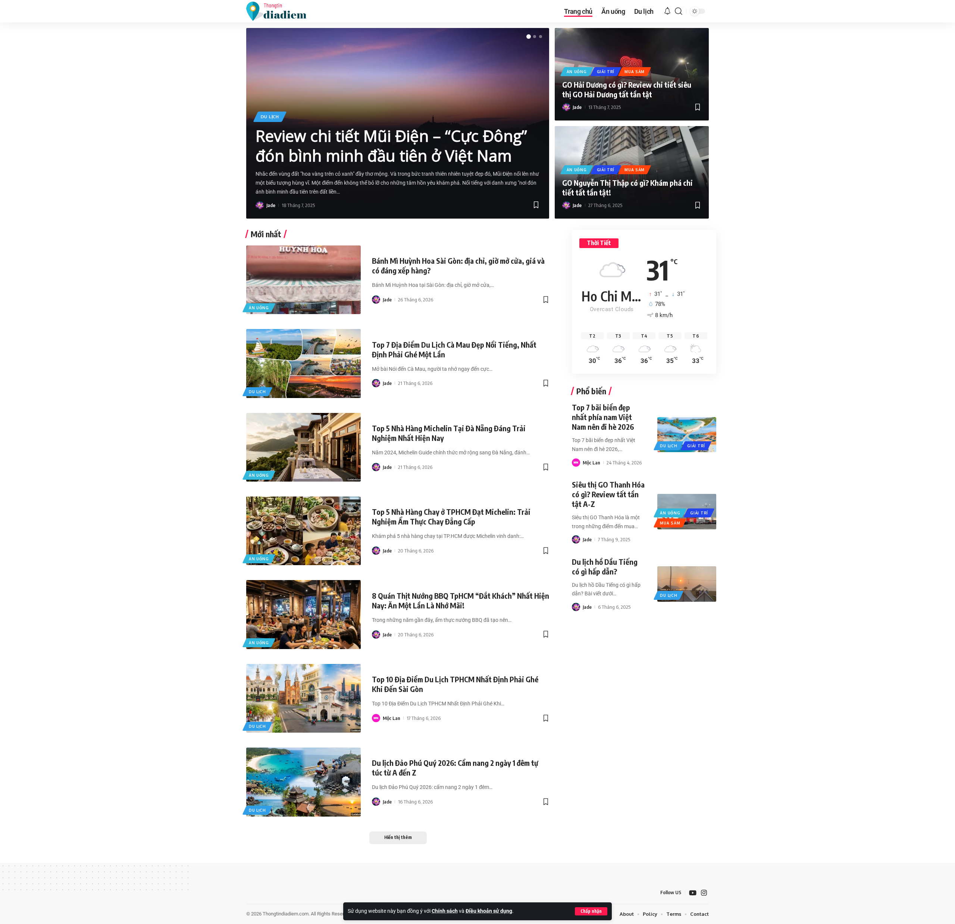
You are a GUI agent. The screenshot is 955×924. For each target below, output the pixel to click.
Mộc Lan (391, 718)
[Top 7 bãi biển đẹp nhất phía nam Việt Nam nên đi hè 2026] (686, 434)
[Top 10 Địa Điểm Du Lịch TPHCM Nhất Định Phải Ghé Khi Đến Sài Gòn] (303, 698)
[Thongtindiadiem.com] (281, 11)
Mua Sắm (634, 71)
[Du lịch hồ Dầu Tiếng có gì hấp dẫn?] (686, 583)
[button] (591, 911)
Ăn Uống (577, 71)
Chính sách (445, 911)
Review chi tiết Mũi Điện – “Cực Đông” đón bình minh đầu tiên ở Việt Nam (391, 145)
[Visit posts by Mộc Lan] (376, 718)
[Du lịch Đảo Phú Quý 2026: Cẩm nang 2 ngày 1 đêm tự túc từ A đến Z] (303, 782)
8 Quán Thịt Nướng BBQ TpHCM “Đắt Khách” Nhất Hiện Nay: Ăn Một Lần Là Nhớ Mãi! (460, 600)
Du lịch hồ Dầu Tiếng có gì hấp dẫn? (605, 566)
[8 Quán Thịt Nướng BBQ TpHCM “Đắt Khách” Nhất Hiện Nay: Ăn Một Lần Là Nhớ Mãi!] (303, 614)
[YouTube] (692, 893)
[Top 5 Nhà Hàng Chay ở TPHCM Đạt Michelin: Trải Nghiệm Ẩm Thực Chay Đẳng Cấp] (303, 531)
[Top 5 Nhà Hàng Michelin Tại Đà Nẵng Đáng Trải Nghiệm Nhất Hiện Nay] (303, 447)
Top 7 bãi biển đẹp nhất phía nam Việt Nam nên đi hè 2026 (603, 417)
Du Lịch (270, 116)
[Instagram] (704, 893)
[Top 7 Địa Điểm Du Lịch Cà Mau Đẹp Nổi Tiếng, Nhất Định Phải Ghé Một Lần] (303, 363)
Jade (270, 205)
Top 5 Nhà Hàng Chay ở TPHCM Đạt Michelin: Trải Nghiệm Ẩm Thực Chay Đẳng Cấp (451, 516)
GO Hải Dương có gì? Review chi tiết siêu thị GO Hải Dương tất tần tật (626, 89)
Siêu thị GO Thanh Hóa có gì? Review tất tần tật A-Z (608, 494)
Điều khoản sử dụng (489, 911)
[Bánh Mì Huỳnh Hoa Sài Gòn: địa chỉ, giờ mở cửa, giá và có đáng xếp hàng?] (303, 279)
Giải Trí (606, 71)
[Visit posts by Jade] (260, 205)
